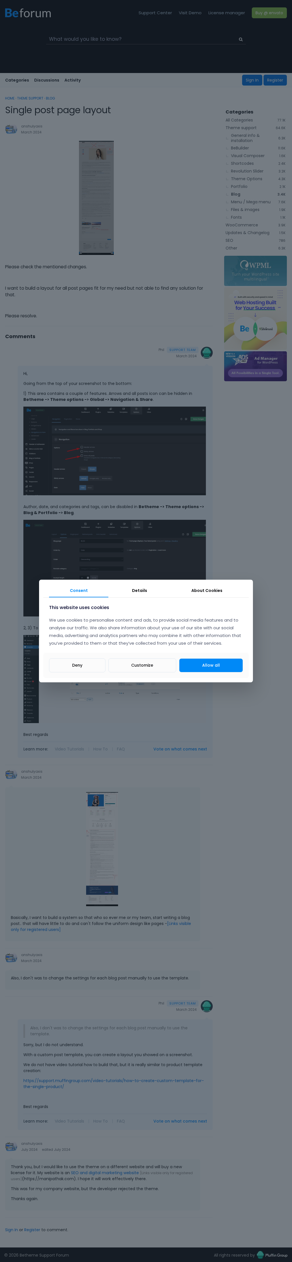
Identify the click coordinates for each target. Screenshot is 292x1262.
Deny (77, 665)
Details (139, 590)
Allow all (211, 665)
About (206, 590)
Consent (79, 590)
